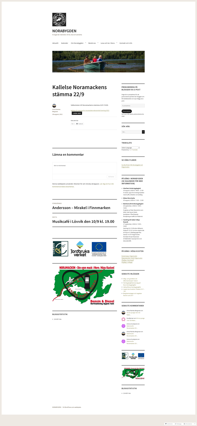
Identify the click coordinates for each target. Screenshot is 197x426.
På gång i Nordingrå (128, 260)
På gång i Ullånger (127, 262)
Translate (135, 150)
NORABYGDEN (64, 30)
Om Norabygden (77, 43)
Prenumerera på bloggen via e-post (131, 88)
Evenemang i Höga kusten (129, 256)
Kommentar (111, 176)
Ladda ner (77, 113)
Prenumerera (127, 111)
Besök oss (92, 43)
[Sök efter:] (132, 132)
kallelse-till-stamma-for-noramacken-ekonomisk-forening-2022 (90, 110)
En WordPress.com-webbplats (72, 407)
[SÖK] (143, 132)
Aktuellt (55, 43)
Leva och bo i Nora (108, 43)
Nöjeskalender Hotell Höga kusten (132, 258)
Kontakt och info (126, 43)
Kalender (64, 43)
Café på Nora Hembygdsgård (132, 287)
